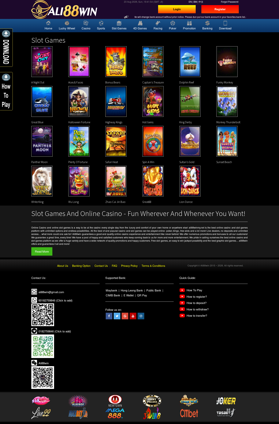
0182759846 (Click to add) (55, 331)
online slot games (61, 227)
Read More (42, 251)
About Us (62, 266)
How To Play (194, 290)
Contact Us (101, 266)
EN (190, 1)
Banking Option (81, 266)
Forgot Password (229, 1)
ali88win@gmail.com (51, 292)
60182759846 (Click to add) (56, 300)
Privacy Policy (129, 266)
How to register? (197, 296)
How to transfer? (197, 315)
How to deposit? (196, 303)
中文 (201, 1)
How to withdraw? (198, 309)
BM (195, 1)
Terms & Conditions (153, 266)
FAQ (114, 266)
